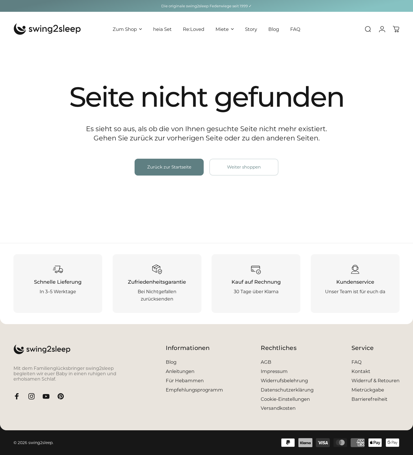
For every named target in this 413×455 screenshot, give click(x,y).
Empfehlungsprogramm (194, 390)
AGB (266, 362)
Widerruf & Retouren (375, 380)
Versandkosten (278, 408)
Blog (171, 362)
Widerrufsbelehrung (284, 380)
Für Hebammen (185, 380)
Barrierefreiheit (369, 399)
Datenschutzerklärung (287, 390)
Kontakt (360, 371)
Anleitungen (180, 371)
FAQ (356, 362)
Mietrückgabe (367, 390)
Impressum (274, 371)
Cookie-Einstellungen (285, 399)
